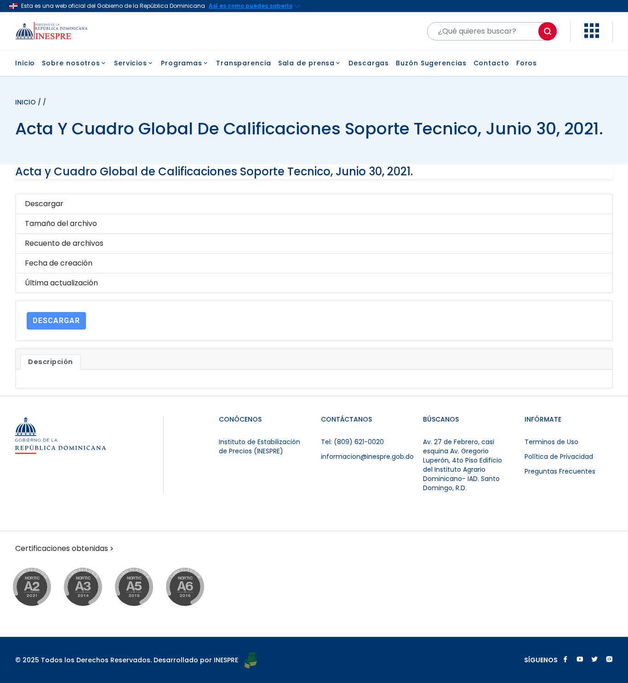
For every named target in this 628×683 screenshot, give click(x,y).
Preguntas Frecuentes (560, 471)
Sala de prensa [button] (306, 63)
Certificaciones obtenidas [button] (61, 548)
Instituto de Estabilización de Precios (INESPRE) (259, 446)
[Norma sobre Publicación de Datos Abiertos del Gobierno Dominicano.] (91, 587)
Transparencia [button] (243, 63)
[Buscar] (547, 31)
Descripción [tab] (50, 361)
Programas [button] (181, 63)
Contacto (491, 63)
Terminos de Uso (551, 441)
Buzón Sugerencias (431, 63)
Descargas (368, 63)
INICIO (26, 102)
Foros (526, 63)
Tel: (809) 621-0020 (352, 441)
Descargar (56, 320)
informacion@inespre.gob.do (367, 456)
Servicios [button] (130, 63)
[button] (591, 35)
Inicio (25, 63)
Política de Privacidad (559, 456)
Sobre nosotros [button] (71, 63)
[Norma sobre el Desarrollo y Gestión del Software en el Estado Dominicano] (193, 587)
